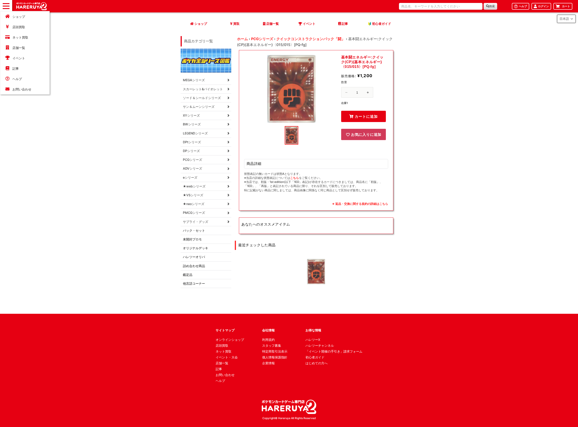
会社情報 (268, 330)
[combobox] (440, 6)
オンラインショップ (230, 340)
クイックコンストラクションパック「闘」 (310, 39)
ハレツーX (312, 340)
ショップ (18, 16)
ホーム (242, 39)
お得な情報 (313, 330)
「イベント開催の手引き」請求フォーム (333, 351)
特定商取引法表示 (274, 351)
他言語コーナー (194, 283)
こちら (294, 178)
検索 (492, 6)
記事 (15, 68)
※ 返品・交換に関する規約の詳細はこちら (360, 203)
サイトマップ (225, 330)
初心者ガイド (314, 357)
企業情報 (268, 363)
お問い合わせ (21, 89)
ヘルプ (17, 79)
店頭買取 (18, 27)
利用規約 (268, 340)
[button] (566, 19)
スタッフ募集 (271, 345)
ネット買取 (20, 37)
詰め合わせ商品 (194, 266)
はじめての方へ (316, 363)
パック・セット (194, 230)
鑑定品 (187, 275)
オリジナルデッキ (195, 248)
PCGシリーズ (262, 39)
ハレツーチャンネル (319, 345)
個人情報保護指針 (274, 357)
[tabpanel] (291, 89)
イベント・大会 (227, 357)
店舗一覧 (18, 48)
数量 (344, 82)
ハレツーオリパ (194, 257)
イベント (18, 58)
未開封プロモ (192, 239)
